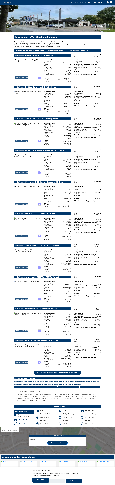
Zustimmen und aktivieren (57, 442)
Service (82, 2)
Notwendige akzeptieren (40, 480)
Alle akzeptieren (73, 480)
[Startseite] (6, 2)
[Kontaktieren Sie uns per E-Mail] (111, 2)
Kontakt (100, 2)
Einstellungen (57, 480)
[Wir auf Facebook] (108, 2)
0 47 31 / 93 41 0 (23, 423)
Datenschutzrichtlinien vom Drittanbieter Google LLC (73, 438)
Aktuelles (91, 2)
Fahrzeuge (73, 2)
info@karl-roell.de (23, 420)
